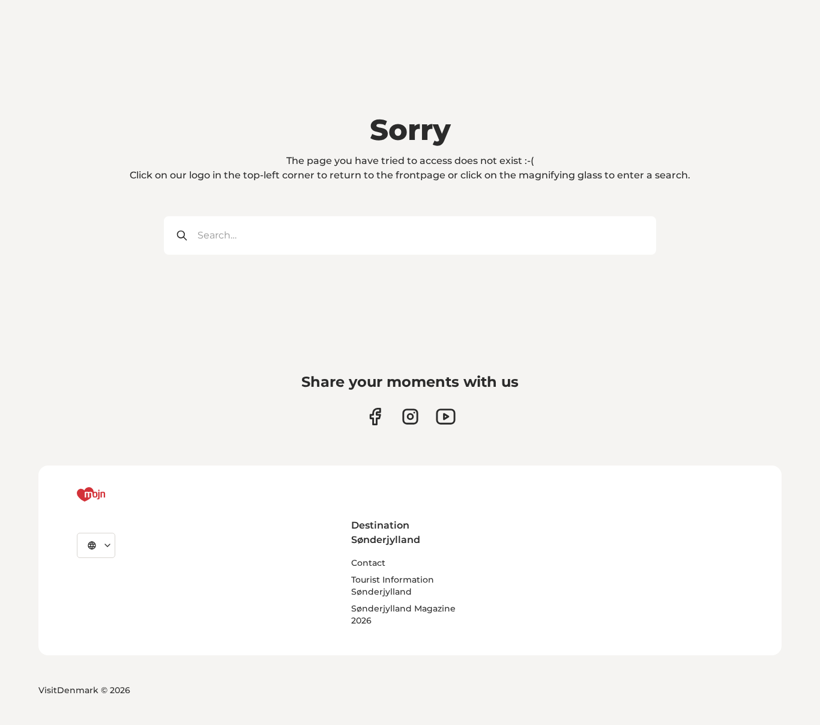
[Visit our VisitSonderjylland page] (374, 416)
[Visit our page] (410, 416)
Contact (368, 562)
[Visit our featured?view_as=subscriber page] (445, 416)
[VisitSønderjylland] (113, 494)
